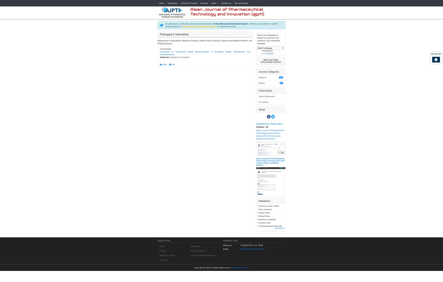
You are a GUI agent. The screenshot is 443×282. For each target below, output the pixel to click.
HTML (164, 64)
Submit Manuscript (267, 96)
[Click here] (172, 12)
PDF (173, 64)
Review (270, 83)
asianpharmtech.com (240, 268)
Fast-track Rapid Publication (202, 255)
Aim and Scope (241, 3)
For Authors (264, 102)
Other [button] (214, 3)
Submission (173, 3)
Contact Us (226, 3)
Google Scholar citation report (269, 124)
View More (279, 228)
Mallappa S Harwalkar (179, 57)
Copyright (163, 260)
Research (270, 77)
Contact (162, 251)
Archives (204, 3)
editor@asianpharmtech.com (252, 249)
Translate (270, 53)
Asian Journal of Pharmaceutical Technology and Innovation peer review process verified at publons (270, 161)
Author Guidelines (198, 251)
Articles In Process (189, 3)
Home (161, 3)
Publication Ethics (167, 255)
